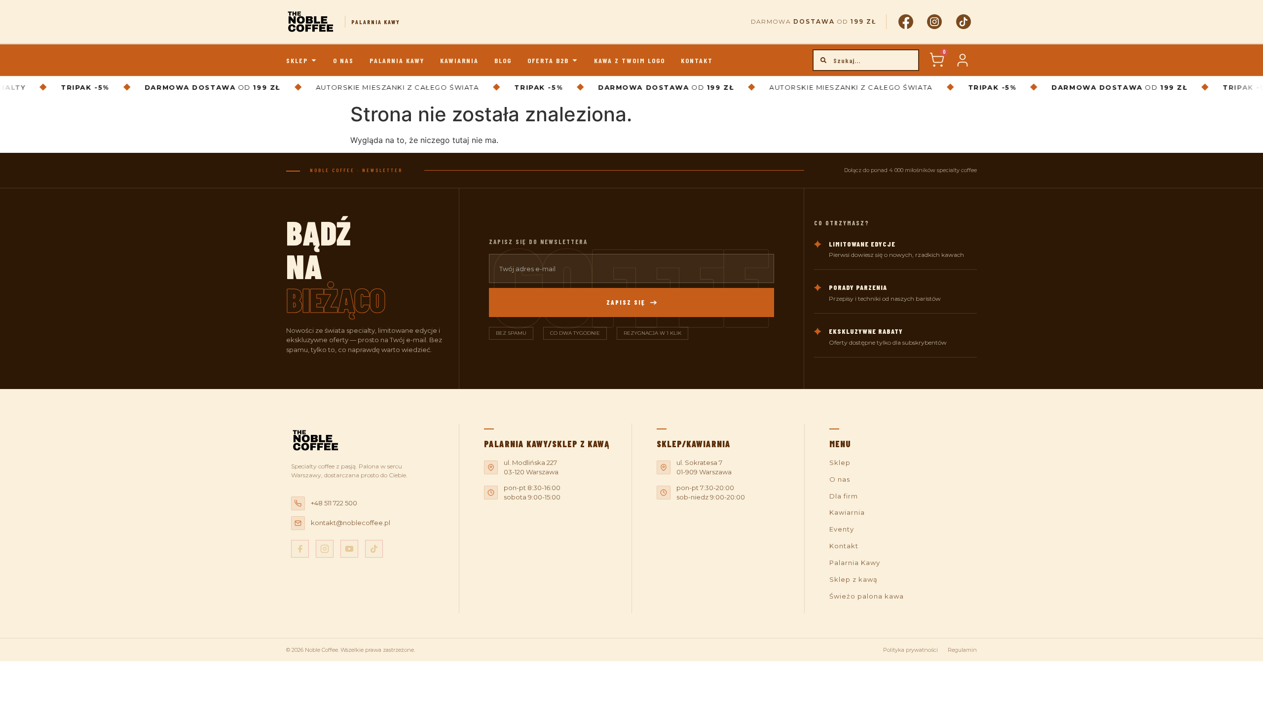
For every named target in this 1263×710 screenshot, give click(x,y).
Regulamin (962, 649)
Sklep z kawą (853, 579)
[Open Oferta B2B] (574, 60)
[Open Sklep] (313, 60)
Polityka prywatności (910, 649)
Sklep (840, 462)
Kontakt (843, 546)
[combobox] (866, 60)
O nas (839, 479)
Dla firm (843, 496)
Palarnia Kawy (854, 563)
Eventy (841, 529)
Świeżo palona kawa (866, 596)
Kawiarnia (847, 512)
